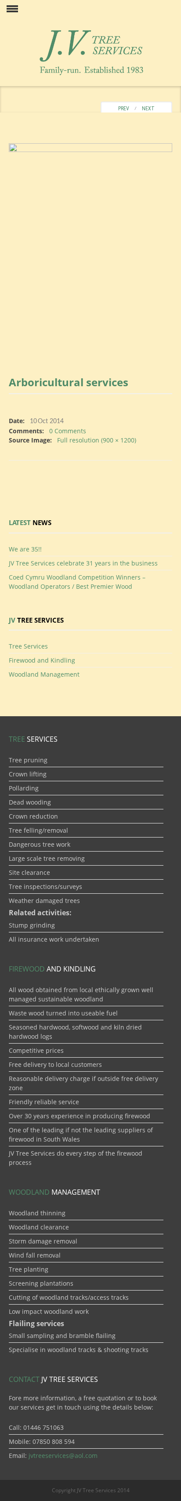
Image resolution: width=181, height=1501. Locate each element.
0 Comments (67, 431)
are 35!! (25, 549)
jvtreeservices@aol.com (63, 1455)
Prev (121, 108)
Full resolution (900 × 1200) (96, 440)
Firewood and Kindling (42, 660)
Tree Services (28, 646)
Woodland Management (44, 674)
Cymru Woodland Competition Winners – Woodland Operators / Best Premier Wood (77, 582)
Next (150, 108)
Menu (9, 9)
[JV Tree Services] (90, 51)
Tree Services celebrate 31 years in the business (83, 563)
